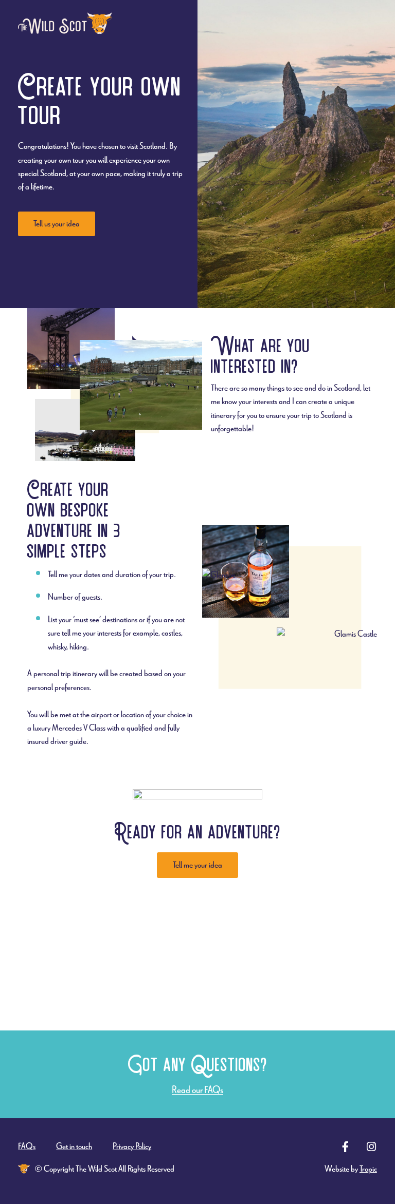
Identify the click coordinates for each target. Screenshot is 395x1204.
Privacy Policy (132, 1146)
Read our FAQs (197, 1090)
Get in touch (74, 1146)
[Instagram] (371, 1146)
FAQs (26, 1146)
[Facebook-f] (345, 1146)
